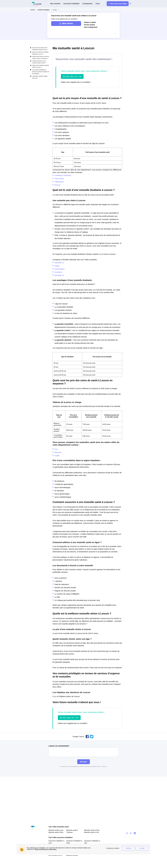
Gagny (57, 266)
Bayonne (58, 452)
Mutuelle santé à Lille (91, 832)
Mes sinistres (55, 4)
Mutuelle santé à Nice (56, 832)
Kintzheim (58, 272)
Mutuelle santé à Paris (91, 830)
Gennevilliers (60, 269)
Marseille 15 (59, 263)
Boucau (57, 185)
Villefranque (59, 182)
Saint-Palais (59, 179)
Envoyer (83, 762)
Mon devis (67, 23)
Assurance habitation (71, 4)
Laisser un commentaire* (59, 746)
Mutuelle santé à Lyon (56, 830)
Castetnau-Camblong (63, 175)
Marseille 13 (59, 275)
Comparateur (87, 4)
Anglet (57, 456)
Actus (97, 4)
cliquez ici (104, 766)
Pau (56, 449)
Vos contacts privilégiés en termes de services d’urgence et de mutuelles (40, 71)
